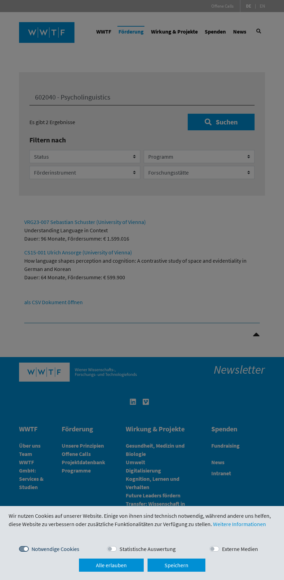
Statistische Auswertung (147, 548)
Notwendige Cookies (55, 548)
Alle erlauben (111, 565)
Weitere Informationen (239, 524)
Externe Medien (240, 548)
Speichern (176, 565)
